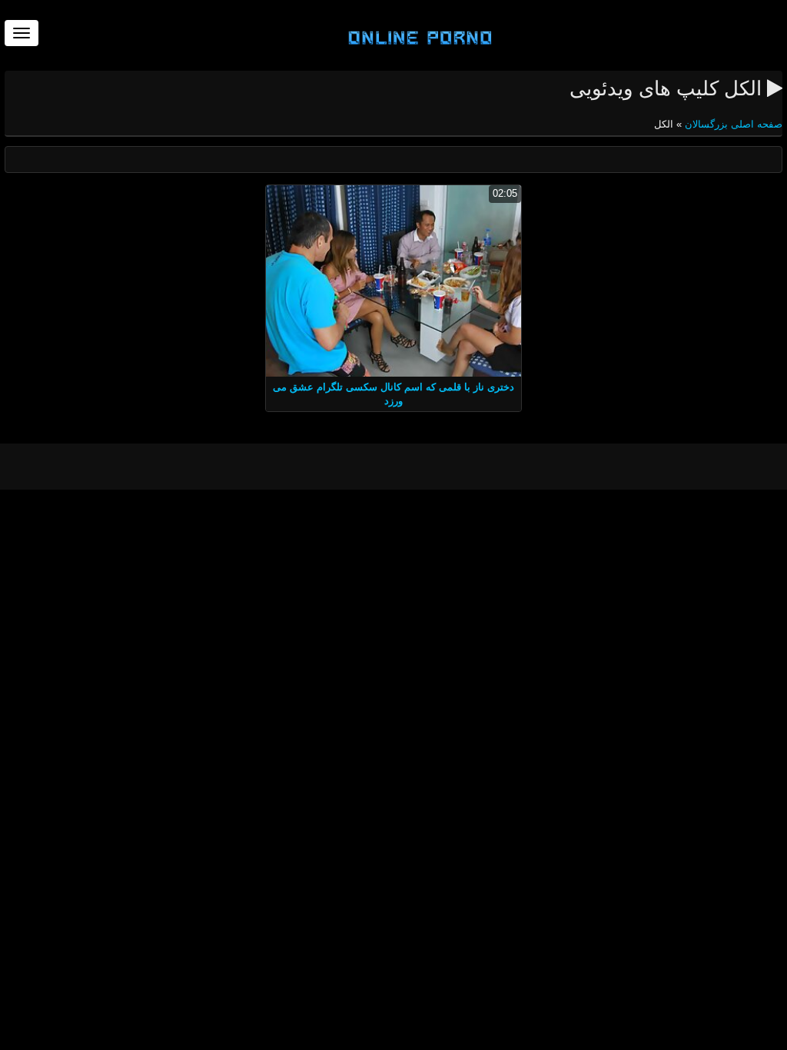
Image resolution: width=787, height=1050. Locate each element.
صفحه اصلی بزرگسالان (732, 124)
